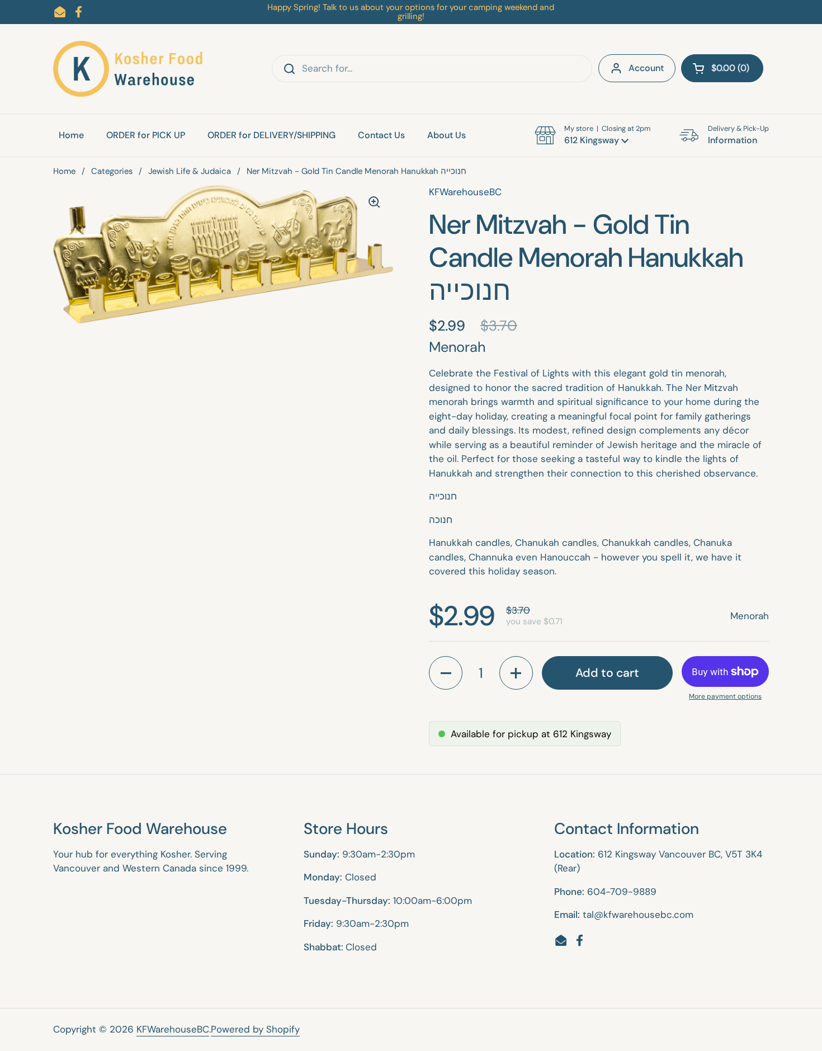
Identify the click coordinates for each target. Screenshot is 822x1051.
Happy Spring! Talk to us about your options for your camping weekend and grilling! (410, 12)
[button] (722, 68)
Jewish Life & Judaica (189, 171)
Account (646, 68)
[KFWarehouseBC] (128, 69)
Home (64, 171)
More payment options (725, 696)
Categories (112, 171)
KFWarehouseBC (172, 1029)
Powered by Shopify (255, 1029)
